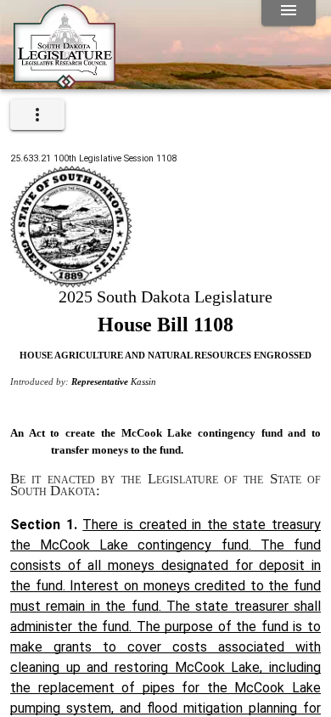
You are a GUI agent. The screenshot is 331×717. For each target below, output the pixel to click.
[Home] (64, 82)
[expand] (37, 114)
